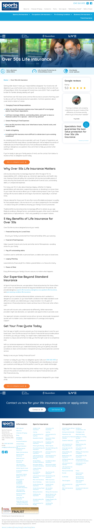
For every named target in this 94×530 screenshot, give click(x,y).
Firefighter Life (80, 432)
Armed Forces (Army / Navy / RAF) (68, 428)
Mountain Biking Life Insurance (51, 448)
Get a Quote (62, 9)
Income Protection (21, 441)
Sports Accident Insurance (20, 494)
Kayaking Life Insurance (50, 442)
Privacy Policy (18, 527)
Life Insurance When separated (21, 465)
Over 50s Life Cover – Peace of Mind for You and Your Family (22, 502)
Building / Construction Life (81, 428)
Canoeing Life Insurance (50, 428)
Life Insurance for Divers (51, 435)
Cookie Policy (27, 527)
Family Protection (21, 446)
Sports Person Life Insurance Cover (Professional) (51, 495)
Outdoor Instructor (67, 440)
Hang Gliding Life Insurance (38, 442)
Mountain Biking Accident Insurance (38, 465)
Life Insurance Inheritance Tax (20, 490)
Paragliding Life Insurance (37, 452)
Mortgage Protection (19, 438)
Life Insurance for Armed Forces (67, 467)
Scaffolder (65, 476)
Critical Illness (20, 443)
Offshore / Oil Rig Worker (81, 437)
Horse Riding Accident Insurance (38, 461)
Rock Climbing (37, 482)
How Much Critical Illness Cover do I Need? (21, 476)
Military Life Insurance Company (82, 452)
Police (77, 470)
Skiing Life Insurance (52, 492)
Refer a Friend (88, 9)
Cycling (48, 432)
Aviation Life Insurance (36, 428)
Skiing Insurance (37, 492)
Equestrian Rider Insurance (50, 438)
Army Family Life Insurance (67, 452)
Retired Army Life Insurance (81, 444)
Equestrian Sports (38, 438)
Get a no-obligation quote (15, 162)
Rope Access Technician (79, 473)
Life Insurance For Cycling (38, 435)
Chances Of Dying (36, 9)
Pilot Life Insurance (38, 479)
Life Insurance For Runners (51, 452)
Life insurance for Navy (81, 441)
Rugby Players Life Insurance (51, 500)
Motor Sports (49, 445)
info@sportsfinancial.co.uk (10, 447)
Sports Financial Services (10, 6)
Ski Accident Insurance (49, 488)
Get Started (56, 410)
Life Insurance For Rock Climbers (51, 456)
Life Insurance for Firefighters (81, 463)
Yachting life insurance (49, 503)
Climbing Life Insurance (36, 494)
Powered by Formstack (83, 140)
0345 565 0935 (79, 3)
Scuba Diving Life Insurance (38, 485)
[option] (33, 36)
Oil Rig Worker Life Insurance (67, 460)
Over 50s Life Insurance (20, 498)
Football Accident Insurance (51, 461)
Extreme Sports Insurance (20, 449)
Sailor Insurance (50, 482)
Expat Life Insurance (22, 452)
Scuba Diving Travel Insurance (38, 488)
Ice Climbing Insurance (36, 472)
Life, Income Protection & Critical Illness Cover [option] (47, 71)
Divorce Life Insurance (19, 461)
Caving (35, 432)
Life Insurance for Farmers (67, 463)
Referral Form (20, 458)
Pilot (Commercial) (67, 470)
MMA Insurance (50, 479)
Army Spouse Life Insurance (67, 448)
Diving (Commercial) (68, 432)
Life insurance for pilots (81, 485)
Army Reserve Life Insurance (81, 456)
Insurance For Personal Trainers (68, 437)
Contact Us (47, 9)
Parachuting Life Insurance (50, 476)
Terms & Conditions (7, 527)
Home (6, 80)
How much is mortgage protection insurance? (20, 481)
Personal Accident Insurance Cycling (51, 465)
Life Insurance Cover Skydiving (39, 476)
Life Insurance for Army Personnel (67, 444)
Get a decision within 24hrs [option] (11, 71)
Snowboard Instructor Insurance (82, 488)
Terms (55, 9)
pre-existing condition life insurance (19, 292)
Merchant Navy (80, 434)
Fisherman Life (66, 434)
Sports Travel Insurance (20, 455)
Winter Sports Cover (22, 468)
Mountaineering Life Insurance (39, 448)
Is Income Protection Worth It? (22, 471)
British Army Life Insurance (67, 456)
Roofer (64, 473)
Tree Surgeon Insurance (80, 481)
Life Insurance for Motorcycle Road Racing (38, 457)
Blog (17, 435)
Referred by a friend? (75, 9)
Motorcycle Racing (38, 445)
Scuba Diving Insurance (49, 485)
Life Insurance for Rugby (38, 503)
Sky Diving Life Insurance (50, 472)
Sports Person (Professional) (80, 477)
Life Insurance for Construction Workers (82, 460)
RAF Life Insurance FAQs (67, 488)
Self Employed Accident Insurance (21, 486)
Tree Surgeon (66, 480)
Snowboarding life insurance (38, 500)
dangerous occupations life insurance (44, 290)
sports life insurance (24, 290)
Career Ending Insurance (37, 469)
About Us (26, 9)
